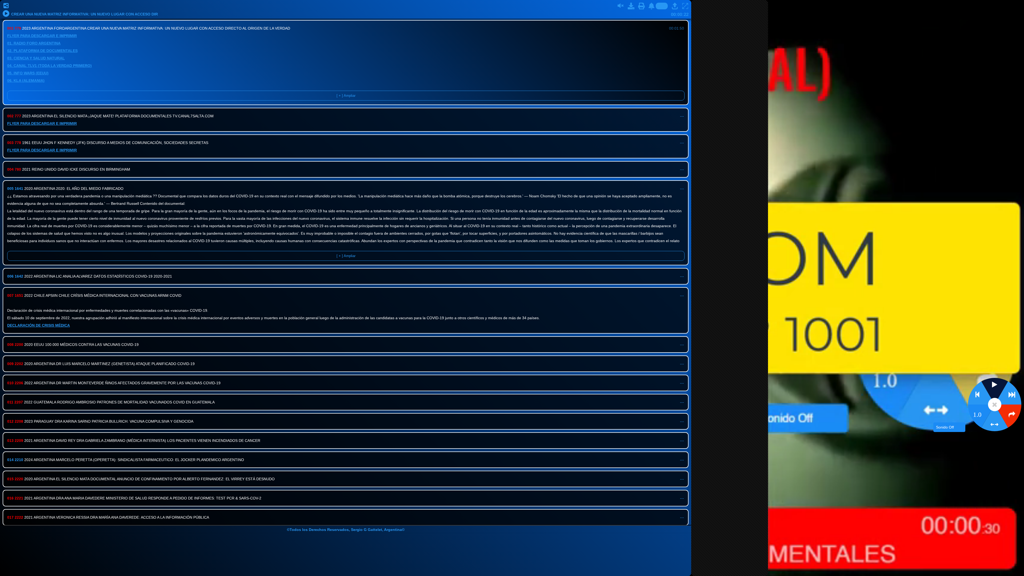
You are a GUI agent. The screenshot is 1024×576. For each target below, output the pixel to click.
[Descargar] (631, 6)
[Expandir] (685, 6)
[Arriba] (674, 6)
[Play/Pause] (6, 13)
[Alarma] (652, 6)
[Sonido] (621, 6)
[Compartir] (6, 5)
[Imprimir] (641, 6)
